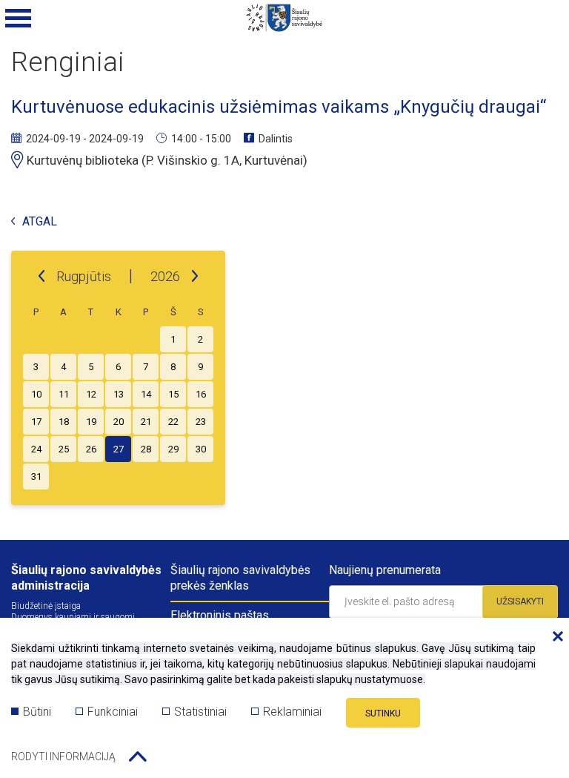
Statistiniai (200, 712)
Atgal (39, 222)
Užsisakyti (520, 601)
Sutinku (383, 713)
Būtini (37, 712)
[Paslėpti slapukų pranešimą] (554, 637)
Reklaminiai (292, 712)
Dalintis (276, 139)
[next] (195, 276)
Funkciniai (112, 712)
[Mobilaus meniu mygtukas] (18, 18)
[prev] (41, 276)
